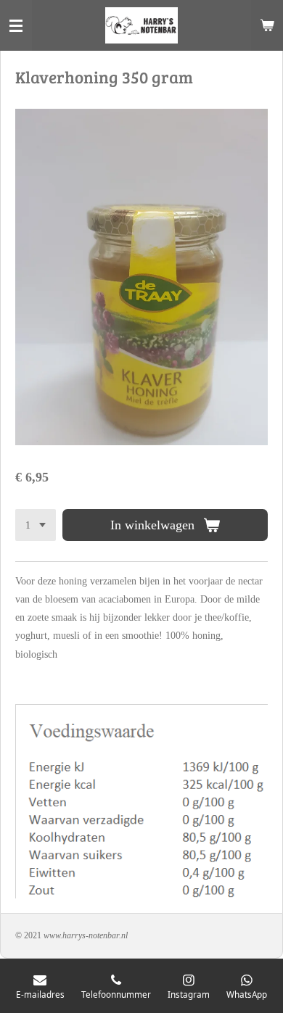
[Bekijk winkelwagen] (267, 25)
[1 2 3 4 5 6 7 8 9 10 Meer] (35, 525)
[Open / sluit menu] (16, 25)
